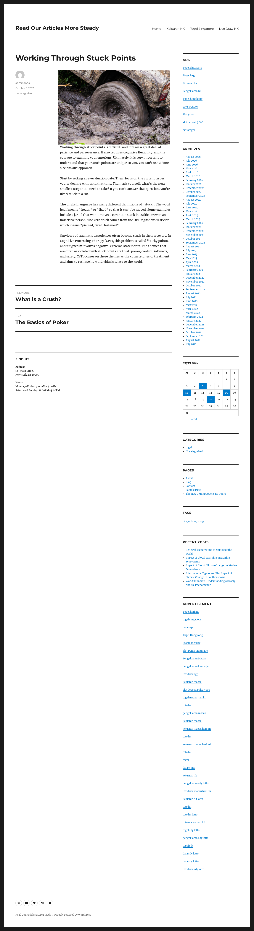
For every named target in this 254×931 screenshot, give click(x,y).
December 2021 (195, 324)
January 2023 (193, 273)
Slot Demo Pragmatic (195, 650)
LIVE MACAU (190, 106)
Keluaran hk (190, 83)
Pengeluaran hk (192, 91)
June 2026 (192, 164)
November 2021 (195, 328)
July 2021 (191, 344)
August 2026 (193, 156)
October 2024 (194, 192)
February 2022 (194, 316)
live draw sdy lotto (193, 869)
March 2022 (193, 312)
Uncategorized (24, 93)
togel (189, 447)
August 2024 (193, 199)
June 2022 (192, 301)
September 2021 (195, 336)
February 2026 (194, 180)
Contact (190, 486)
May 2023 (191, 258)
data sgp (188, 627)
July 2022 (191, 297)
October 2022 (194, 285)
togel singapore (192, 619)
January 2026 (194, 184)
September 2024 (195, 195)
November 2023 (195, 234)
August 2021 (193, 340)
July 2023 (191, 250)
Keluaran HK (175, 28)
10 (186, 392)
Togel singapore (192, 67)
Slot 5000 (188, 114)
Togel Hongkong (193, 635)
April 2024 (192, 215)
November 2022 (195, 281)
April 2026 (192, 172)
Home (156, 28)
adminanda (22, 82)
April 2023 (192, 262)
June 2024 (192, 207)
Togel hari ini (191, 611)
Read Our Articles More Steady (57, 28)
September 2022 (195, 289)
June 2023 (191, 254)
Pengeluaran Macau (194, 658)
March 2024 (193, 219)
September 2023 (195, 242)
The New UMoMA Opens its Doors (206, 493)
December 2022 (195, 277)
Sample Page (193, 490)
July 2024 (191, 203)
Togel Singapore (202, 28)
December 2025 (195, 188)
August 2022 (193, 293)
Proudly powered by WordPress (72, 914)
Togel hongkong (192, 98)
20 (210, 399)
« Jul (194, 419)
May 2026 (191, 168)
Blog (188, 482)
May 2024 (191, 211)
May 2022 (191, 305)
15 (226, 392)
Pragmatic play (191, 643)
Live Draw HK (229, 28)
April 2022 (192, 309)
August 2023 (193, 246)
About (189, 478)
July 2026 (191, 160)
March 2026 (193, 176)
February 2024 (194, 223)
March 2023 (193, 266)
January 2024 (193, 227)
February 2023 (194, 270)
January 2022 (193, 320)
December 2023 (195, 231)
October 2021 (193, 332)
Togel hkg (189, 75)
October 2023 (193, 238)
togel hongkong (194, 521)
